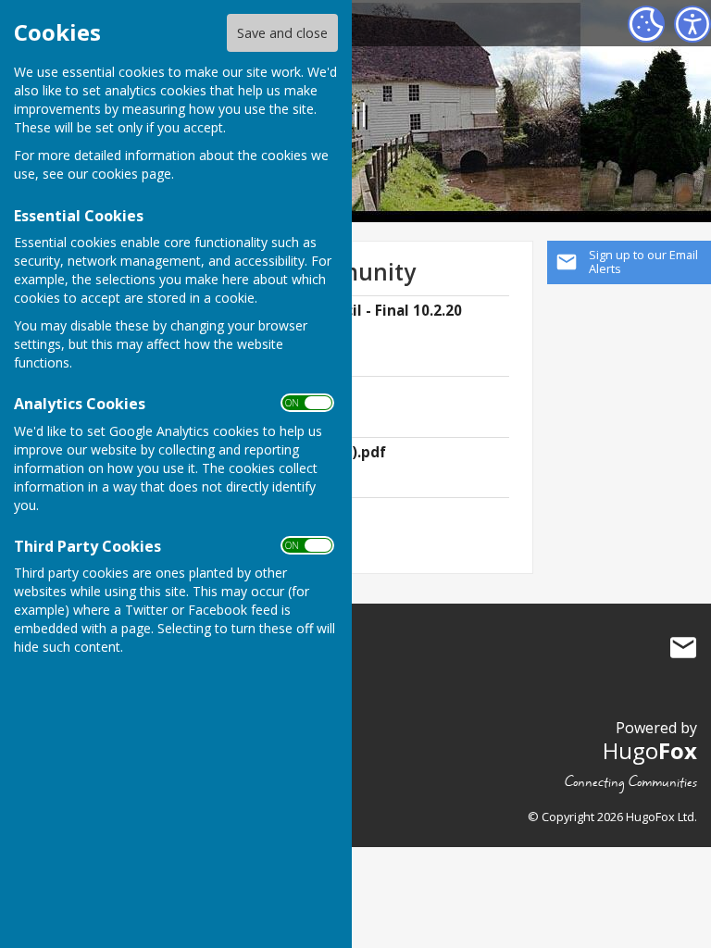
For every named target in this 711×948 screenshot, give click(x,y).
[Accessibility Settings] (692, 24)
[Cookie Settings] (646, 24)
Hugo (650, 750)
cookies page (131, 173)
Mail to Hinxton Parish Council (683, 647)
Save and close (282, 33)
